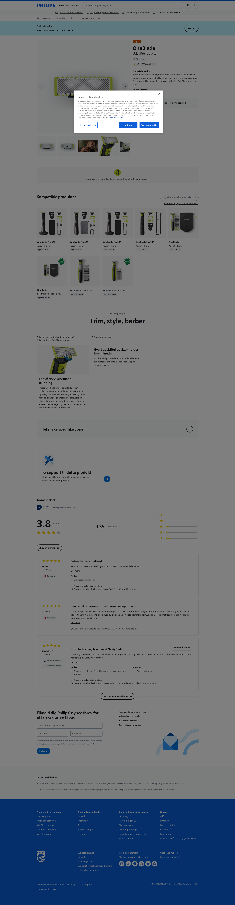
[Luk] (159, 94)
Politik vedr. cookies (116, 117)
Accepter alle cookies (149, 125)
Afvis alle (128, 125)
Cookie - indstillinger (88, 125)
